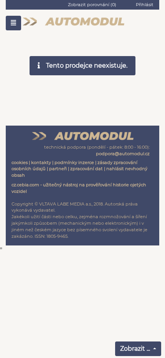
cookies (20, 162)
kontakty (41, 162)
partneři (58, 168)
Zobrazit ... (136, 348)
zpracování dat (86, 168)
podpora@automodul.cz (123, 153)
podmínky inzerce (74, 162)
